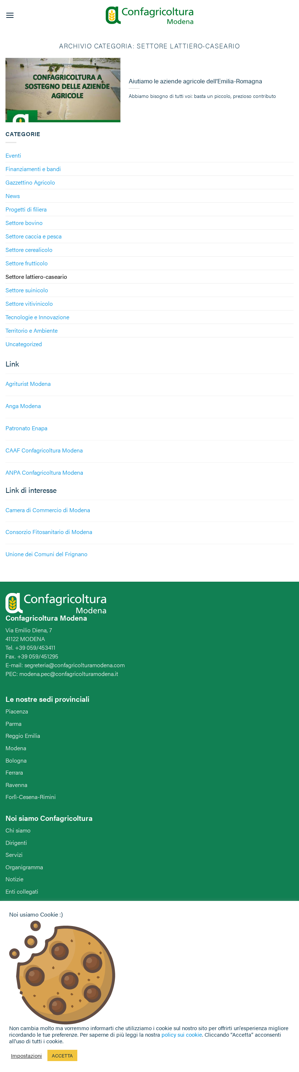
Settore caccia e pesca (33, 236)
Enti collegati (21, 891)
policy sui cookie (182, 1034)
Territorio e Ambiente (31, 330)
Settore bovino (24, 222)
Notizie (14, 879)
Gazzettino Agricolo (30, 182)
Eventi (13, 155)
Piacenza (16, 711)
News (12, 195)
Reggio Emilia (22, 735)
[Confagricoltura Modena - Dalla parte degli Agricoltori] (149, 15)
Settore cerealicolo (29, 249)
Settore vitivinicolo (29, 303)
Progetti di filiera (26, 209)
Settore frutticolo (26, 263)
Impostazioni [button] (26, 1055)
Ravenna (16, 784)
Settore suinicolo (26, 290)
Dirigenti (16, 842)
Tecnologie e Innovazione (37, 317)
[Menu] (9, 15)
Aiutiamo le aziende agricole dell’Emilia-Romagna (195, 81)
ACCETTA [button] (62, 1055)
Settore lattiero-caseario (36, 276)
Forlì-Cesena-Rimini (30, 796)
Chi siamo (18, 830)
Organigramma (24, 867)
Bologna (16, 760)
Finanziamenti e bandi (33, 169)
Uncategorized (23, 344)
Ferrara (14, 772)
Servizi (14, 854)
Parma (13, 723)
